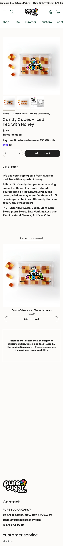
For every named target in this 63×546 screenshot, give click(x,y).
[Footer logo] (15, 486)
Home (6, 113)
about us (7, 541)
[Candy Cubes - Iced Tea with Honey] (31, 275)
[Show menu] (4, 12)
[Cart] (58, 12)
